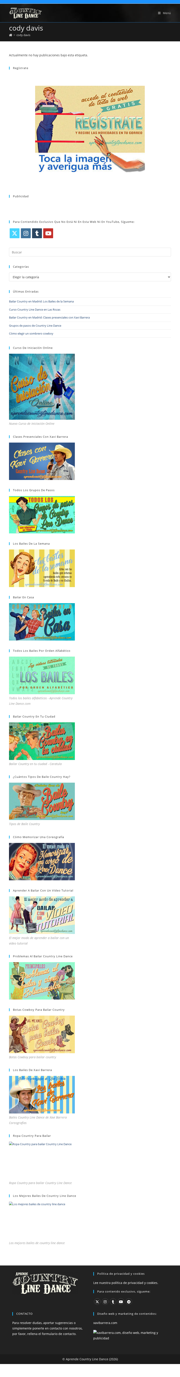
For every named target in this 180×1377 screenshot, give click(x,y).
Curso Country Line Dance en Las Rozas (34, 309)
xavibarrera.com (105, 1323)
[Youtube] (48, 233)
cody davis (23, 35)
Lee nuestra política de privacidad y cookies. (125, 1283)
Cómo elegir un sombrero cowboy (31, 333)
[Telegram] (129, 1301)
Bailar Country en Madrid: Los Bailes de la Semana (41, 301)
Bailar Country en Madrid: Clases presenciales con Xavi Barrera (49, 317)
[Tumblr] (37, 233)
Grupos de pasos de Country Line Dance (35, 326)
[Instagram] (26, 233)
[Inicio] (10, 35)
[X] (15, 233)
